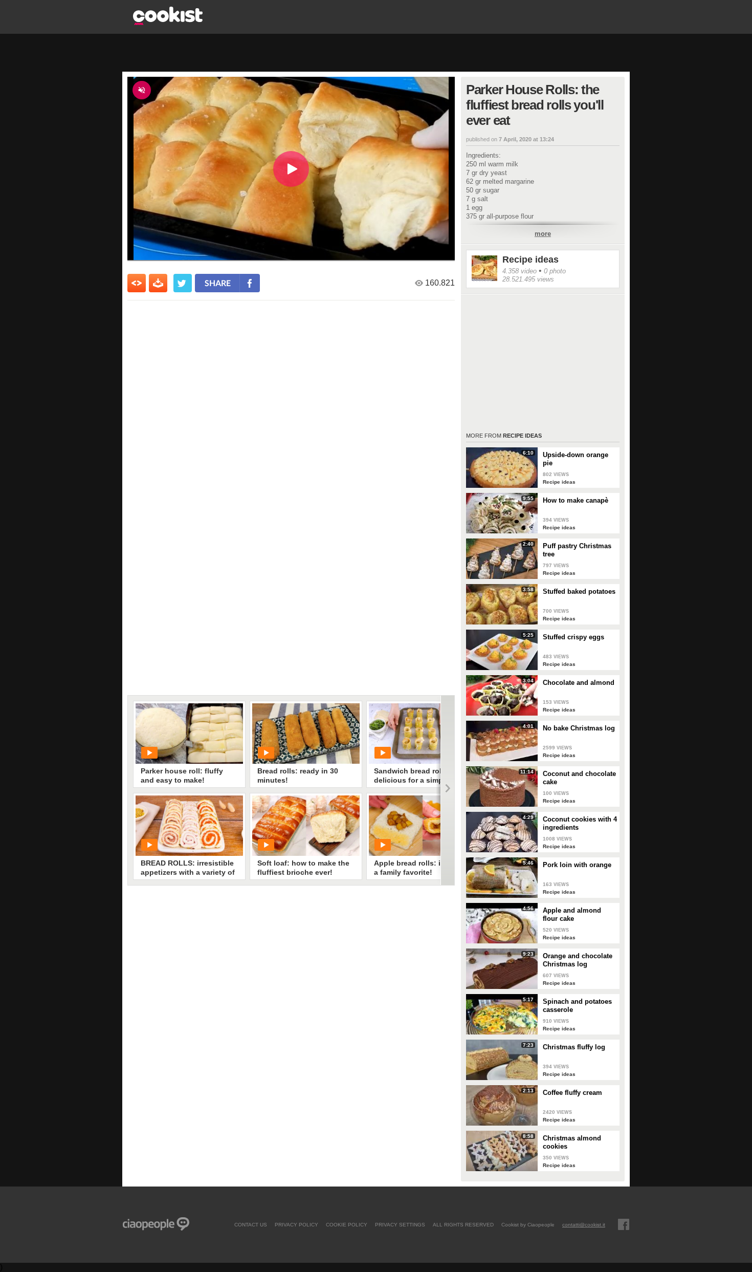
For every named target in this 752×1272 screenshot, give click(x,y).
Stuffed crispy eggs (573, 637)
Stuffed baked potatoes (579, 591)
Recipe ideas (530, 259)
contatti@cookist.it (583, 1224)
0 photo (555, 271)
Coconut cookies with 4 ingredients (580, 823)
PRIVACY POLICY (296, 1224)
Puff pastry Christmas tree (577, 550)
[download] (158, 283)
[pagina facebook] (623, 1224)
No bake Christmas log (579, 728)
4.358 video (519, 271)
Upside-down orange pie (575, 459)
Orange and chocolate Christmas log (577, 960)
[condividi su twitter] (182, 283)
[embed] (136, 283)
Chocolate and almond (578, 682)
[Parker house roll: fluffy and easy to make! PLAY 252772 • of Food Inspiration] (189, 733)
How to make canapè (575, 500)
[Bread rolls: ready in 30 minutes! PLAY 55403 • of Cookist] (306, 733)
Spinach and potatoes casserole (577, 1006)
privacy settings (400, 1224)
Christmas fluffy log (574, 1047)
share (218, 283)
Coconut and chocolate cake (579, 778)
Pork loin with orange (577, 865)
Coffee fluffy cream (572, 1092)
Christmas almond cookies (572, 1142)
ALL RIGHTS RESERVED (463, 1224)
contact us (250, 1224)
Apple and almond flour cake (572, 914)
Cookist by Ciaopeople (528, 1224)
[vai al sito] (168, 22)
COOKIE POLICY (346, 1224)
